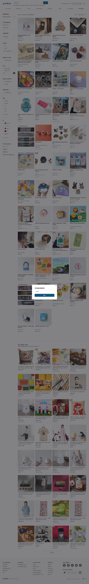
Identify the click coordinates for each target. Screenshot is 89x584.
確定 (44, 295)
